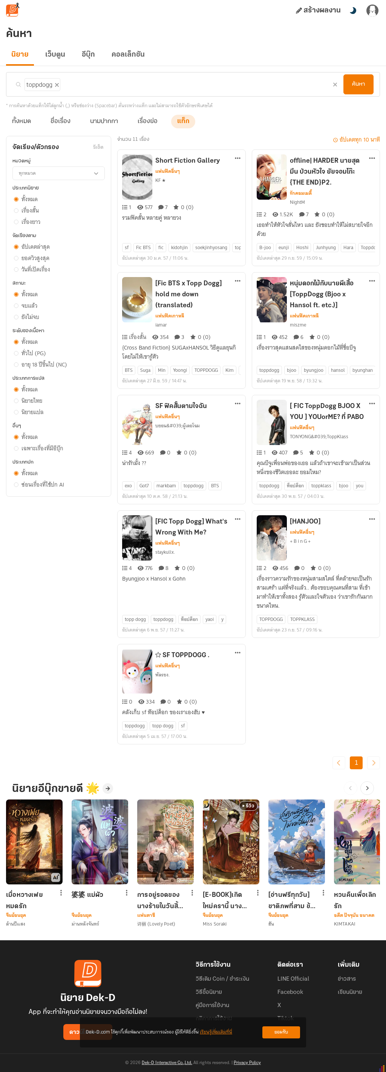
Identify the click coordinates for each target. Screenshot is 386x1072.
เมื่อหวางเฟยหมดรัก (24, 900)
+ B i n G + (300, 541)
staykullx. (165, 552)
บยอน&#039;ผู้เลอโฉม (177, 425)
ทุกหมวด (27, 173)
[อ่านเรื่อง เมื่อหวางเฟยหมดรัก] (34, 841)
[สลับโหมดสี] (352, 10)
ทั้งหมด (21, 121)
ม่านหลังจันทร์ (85, 924)
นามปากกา (104, 121)
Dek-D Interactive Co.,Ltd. (167, 1063)
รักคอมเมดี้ (301, 193)
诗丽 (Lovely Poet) (156, 924)
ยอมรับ (281, 1032)
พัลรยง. (162, 674)
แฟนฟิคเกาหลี (169, 316)
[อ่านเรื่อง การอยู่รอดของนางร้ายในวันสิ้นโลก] (165, 841)
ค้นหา (358, 84)
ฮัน (271, 924)
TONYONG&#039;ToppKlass (319, 436)
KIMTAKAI (344, 924)
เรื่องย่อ (148, 121)
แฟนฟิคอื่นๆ (167, 171)
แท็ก (183, 121)
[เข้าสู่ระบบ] (372, 10)
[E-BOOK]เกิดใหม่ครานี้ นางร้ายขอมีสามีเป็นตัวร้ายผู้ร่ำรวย (225, 900)
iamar (161, 324)
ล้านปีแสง (15, 924)
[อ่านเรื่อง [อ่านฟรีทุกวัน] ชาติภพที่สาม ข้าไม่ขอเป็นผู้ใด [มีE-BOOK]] (296, 841)
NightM (297, 202)
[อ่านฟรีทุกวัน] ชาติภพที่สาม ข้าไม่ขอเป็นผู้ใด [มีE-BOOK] (291, 900)
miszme (298, 324)
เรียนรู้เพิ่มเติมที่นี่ (216, 1032)
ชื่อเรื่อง (60, 121)
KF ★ (160, 180)
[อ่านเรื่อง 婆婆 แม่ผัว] (100, 841)
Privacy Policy (247, 1063)
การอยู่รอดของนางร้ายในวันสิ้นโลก (159, 900)
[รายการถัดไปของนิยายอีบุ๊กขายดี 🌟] (367, 788)
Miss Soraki (215, 924)
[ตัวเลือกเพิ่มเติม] (237, 158)
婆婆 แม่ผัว (87, 895)
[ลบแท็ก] (56, 83)
